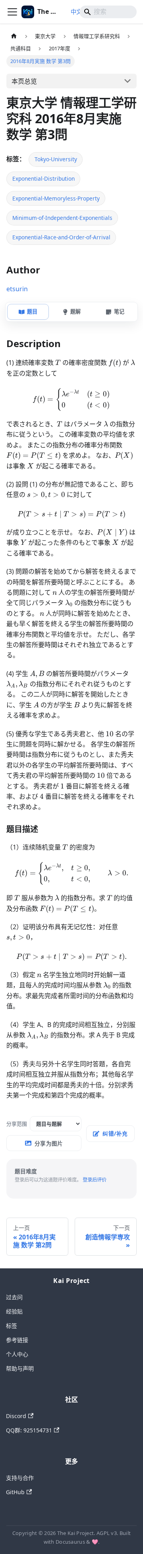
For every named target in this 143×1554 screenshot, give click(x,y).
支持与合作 (20, 1477)
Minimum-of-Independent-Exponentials (62, 217)
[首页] (13, 36)
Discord (16, 1416)
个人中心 (17, 1354)
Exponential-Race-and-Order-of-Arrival (61, 237)
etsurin (17, 288)
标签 (11, 1325)
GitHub (15, 1492)
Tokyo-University (56, 159)
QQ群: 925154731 (29, 1430)
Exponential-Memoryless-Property (56, 198)
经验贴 (14, 1311)
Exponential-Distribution (43, 178)
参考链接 (17, 1340)
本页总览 (24, 81)
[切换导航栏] (12, 12)
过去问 (14, 1297)
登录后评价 (94, 1179)
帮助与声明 (20, 1368)
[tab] (28, 312)
